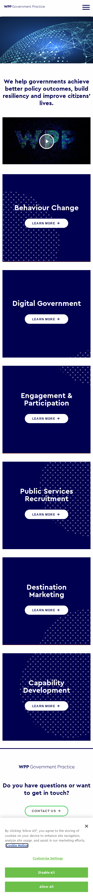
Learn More (44, 223)
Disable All (46, 872)
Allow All (46, 886)
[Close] (86, 826)
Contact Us (44, 811)
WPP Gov (24, 10)
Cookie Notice (17, 845)
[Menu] (86, 7)
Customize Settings (48, 858)
